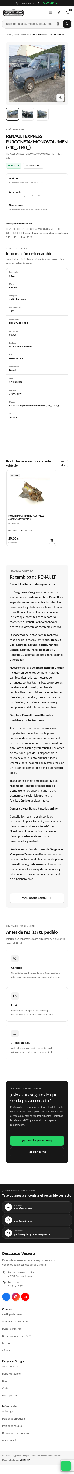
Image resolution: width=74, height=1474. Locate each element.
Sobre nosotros (10, 1366)
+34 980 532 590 (37, 1152)
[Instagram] (16, 1297)
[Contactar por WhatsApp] (66, 1466)
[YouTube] (25, 1297)
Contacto (7, 1388)
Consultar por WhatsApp (39, 1140)
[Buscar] (67, 24)
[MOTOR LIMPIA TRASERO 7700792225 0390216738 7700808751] (31, 492)
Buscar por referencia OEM (16, 1336)
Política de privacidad (13, 1418)
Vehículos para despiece (15, 1321)
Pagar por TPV (9, 1395)
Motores (6, 1343)
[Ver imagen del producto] (12, 114)
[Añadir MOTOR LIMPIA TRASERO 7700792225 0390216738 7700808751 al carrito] (51, 540)
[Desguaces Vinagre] (13, 12)
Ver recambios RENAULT (34, 898)
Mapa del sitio (9, 1440)
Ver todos (62, 463)
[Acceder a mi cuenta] (59, 13)
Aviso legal (7, 1411)
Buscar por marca (11, 1328)
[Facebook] (6, 1297)
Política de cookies (12, 1426)
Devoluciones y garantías (15, 1433)
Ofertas (6, 1350)
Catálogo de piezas (12, 1314)
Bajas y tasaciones (11, 1373)
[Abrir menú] (50, 13)
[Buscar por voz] (57, 23)
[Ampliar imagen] (60, 98)
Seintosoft (25, 1459)
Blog (4, 1381)
